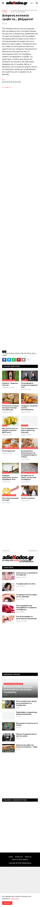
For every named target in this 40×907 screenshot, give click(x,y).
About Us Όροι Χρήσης (20, 859)
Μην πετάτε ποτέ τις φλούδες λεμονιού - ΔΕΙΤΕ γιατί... (10, 430)
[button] (3, 3)
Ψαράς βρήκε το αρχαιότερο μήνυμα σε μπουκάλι (26, 713)
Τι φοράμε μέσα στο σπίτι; (26, 584)
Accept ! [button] (7, 903)
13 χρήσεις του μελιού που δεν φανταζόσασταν (29, 407)
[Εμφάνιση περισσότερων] (28, 360)
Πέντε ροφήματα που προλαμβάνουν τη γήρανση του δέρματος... (26, 607)
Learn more (15, 898)
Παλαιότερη (32, 551)
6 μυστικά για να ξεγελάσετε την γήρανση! (27, 574)
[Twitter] (9, 360)
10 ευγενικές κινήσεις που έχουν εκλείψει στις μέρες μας (10, 407)
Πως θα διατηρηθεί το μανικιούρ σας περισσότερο (26, 617)
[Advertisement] (20, 116)
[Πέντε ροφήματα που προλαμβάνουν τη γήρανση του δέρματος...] (8, 609)
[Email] (23, 360)
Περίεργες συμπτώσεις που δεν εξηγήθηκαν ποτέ (10, 477)
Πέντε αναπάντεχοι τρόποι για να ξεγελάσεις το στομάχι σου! (26, 703)
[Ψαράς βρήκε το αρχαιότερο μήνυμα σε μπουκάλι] (8, 715)
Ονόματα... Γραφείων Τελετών (10, 384)
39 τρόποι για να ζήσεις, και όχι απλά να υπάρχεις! (28, 477)
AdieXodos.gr (26, 863)
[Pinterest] (19, 360)
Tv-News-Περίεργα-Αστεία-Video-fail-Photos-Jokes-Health (24, 11)
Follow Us (28, 857)
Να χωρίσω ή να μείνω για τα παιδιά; (27, 724)
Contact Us (19, 857)
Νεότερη (6, 551)
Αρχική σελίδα (4, 11)
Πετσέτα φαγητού (28, 498)
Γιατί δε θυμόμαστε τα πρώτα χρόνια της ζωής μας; (29, 430)
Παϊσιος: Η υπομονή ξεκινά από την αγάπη (26, 735)
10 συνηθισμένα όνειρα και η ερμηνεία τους (29, 385)
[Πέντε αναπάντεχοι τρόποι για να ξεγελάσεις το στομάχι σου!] (8, 704)
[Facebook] (4, 360)
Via (3, 79)
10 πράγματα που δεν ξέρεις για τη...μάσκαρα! (26, 595)
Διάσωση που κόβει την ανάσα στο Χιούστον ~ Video (26, 746)
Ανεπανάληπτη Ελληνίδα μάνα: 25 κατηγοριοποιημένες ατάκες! (29, 454)
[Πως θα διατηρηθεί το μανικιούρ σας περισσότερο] (8, 620)
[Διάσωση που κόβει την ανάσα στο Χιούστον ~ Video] (8, 748)
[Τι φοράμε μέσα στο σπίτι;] (8, 587)
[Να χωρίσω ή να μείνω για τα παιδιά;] (8, 726)
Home (11, 857)
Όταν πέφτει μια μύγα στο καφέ (10, 499)
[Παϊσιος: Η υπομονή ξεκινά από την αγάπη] (8, 737)
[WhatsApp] (14, 360)
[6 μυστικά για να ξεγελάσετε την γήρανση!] (8, 576)
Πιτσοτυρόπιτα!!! (8, 451)
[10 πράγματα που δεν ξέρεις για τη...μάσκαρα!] (8, 598)
